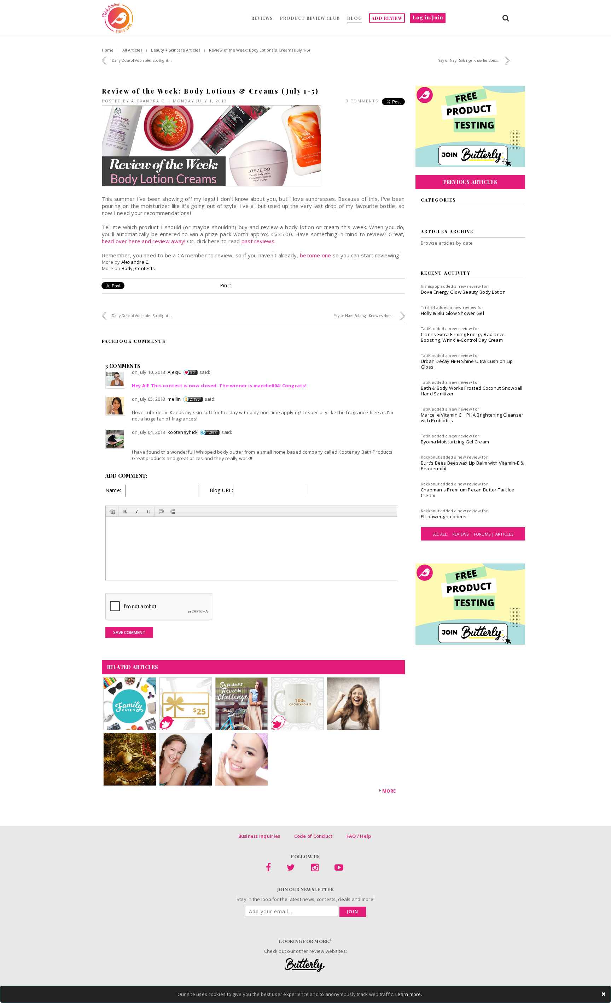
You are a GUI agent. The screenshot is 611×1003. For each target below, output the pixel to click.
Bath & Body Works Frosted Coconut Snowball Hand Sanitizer (472, 390)
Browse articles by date (447, 243)
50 (192, 372)
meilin (174, 399)
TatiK (426, 328)
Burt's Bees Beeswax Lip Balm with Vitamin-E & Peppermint (472, 465)
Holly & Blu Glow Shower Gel (452, 313)
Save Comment (129, 632)
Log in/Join (428, 17)
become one (315, 255)
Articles (504, 534)
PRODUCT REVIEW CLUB (310, 18)
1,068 (212, 432)
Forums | (484, 534)
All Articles (132, 50)
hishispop (430, 286)
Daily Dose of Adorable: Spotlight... (142, 60)
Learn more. (408, 994)
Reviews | (463, 534)
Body (127, 268)
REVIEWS (262, 18)
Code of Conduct (313, 836)
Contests (145, 268)
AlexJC (174, 372)
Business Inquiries (259, 836)
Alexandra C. (148, 100)
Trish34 (428, 307)
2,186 (195, 399)
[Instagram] (315, 869)
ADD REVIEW (387, 18)
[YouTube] (338, 869)
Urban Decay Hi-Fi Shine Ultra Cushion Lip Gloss (467, 364)
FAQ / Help (359, 836)
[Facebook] (268, 869)
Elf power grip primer (444, 516)
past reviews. (258, 241)
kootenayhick (183, 432)
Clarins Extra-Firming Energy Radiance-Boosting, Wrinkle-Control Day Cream (463, 337)
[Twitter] (291, 869)
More (389, 791)
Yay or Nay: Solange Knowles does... (468, 60)
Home (108, 50)
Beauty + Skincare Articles (175, 50)
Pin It (225, 285)
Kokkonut (430, 457)
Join (353, 912)
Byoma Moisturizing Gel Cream (455, 441)
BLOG (354, 18)
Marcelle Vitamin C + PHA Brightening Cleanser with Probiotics (472, 417)
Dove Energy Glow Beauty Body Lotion (463, 292)
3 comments (362, 100)
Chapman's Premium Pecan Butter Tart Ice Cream (467, 492)
